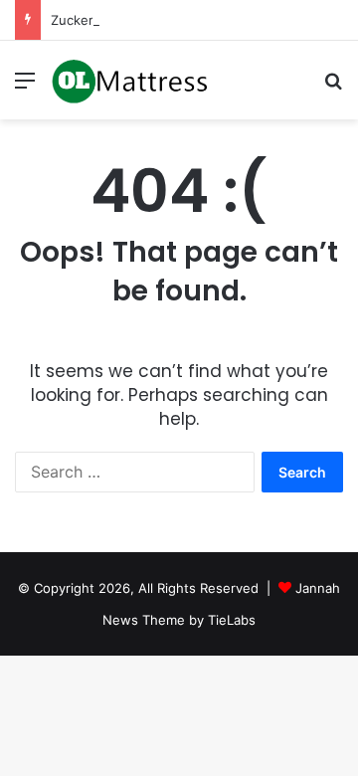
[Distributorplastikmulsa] (129, 80)
